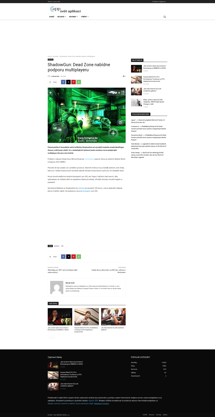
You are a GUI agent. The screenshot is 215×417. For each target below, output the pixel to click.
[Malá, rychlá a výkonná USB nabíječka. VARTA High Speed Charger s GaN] (136, 102)
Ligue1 (133, 120)
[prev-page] (49, 337)
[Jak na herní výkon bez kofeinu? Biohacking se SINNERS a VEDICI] (60, 316)
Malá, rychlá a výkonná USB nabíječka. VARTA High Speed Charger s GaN (153, 102)
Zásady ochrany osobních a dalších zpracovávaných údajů (70, 403)
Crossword (135, 126)
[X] (68, 82)
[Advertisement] (107, 36)
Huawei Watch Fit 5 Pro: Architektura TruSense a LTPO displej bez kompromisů (86, 330)
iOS (62, 246)
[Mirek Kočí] (49, 76)
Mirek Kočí (55, 76)
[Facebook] (63, 82)
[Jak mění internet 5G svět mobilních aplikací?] (113, 316)
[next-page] (52, 337)
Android (56, 246)
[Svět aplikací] (66, 9)
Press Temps (135, 153)
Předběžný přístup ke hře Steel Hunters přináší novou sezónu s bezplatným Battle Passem (148, 128)
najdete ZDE (93, 401)
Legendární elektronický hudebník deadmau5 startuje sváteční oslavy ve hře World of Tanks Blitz (148, 146)
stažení (81, 188)
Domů (50, 56)
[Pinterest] (73, 82)
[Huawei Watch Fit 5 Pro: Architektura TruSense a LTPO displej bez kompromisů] (86, 316)
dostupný (86, 191)
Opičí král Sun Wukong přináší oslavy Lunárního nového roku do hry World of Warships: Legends (147, 155)
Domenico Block (136, 135)
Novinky (55, 56)
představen (89, 159)
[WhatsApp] (78, 82)
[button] (164, 16)
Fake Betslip (135, 144)
